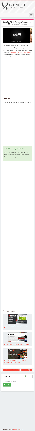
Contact (15, 429)
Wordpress (7, 370)
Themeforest (15, 370)
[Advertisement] (17, 77)
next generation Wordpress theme (20, 52)
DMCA (21, 429)
